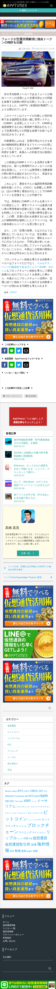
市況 (9, 770)
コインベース (36, 807)
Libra (36, 796)
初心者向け (12, 763)
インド (34, 801)
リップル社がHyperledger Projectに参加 (23, 577)
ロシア (20, 839)
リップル (11, 757)
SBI (7, 801)
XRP (27, 801)
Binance (8, 791)
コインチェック (23, 807)
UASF (21, 801)
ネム (30, 813)
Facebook (19, 796)
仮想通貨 (28, 33)
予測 (30, 839)
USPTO (13, 292)
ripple (43, 795)
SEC (12, 801)
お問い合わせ (9, 941)
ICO (9, 744)
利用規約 (7, 938)
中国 (25, 838)
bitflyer (14, 791)
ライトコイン (39, 832)
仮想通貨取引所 (17, 844)
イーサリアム (13, 738)
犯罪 (12, 851)
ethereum (9, 796)
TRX (16, 801)
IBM (26, 796)
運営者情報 (8, 931)
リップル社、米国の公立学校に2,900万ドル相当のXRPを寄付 (29, 568)
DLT (41, 791)
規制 (23, 851)
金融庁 (29, 851)
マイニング (12, 751)
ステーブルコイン (20, 813)
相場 (18, 850)
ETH (45, 791)
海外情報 (32, 396)
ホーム (5, 33)
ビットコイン (13, 732)
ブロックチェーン (13, 396)
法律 (33, 844)
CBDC (34, 790)
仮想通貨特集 (9, 925)
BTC (21, 790)
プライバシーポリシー (13, 934)
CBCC (26, 791)
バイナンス (37, 813)
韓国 (35, 851)
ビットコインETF (34, 820)
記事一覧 (28, 553)
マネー (16, 33)
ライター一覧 (9, 928)
